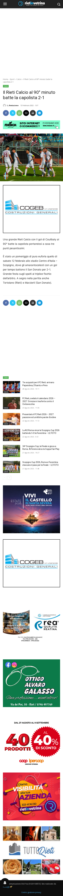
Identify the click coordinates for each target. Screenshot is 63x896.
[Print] (33, 113)
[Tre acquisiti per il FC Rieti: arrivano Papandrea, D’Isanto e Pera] (11, 387)
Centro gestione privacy (31, 892)
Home (5, 79)
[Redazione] (5, 105)
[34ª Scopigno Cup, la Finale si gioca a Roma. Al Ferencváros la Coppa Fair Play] (11, 451)
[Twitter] (13, 113)
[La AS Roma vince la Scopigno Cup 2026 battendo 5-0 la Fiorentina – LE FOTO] (11, 435)
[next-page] (9, 478)
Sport (12, 79)
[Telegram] (39, 113)
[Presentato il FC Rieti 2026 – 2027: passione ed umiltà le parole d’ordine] (11, 419)
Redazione (13, 105)
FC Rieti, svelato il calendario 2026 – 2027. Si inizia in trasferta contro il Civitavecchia (38, 401)
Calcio (19, 79)
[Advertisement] (31, 41)
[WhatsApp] (19, 113)
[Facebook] (6, 113)
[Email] (26, 113)
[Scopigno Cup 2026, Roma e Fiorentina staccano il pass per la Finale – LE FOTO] (11, 467)
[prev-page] (5, 478)
